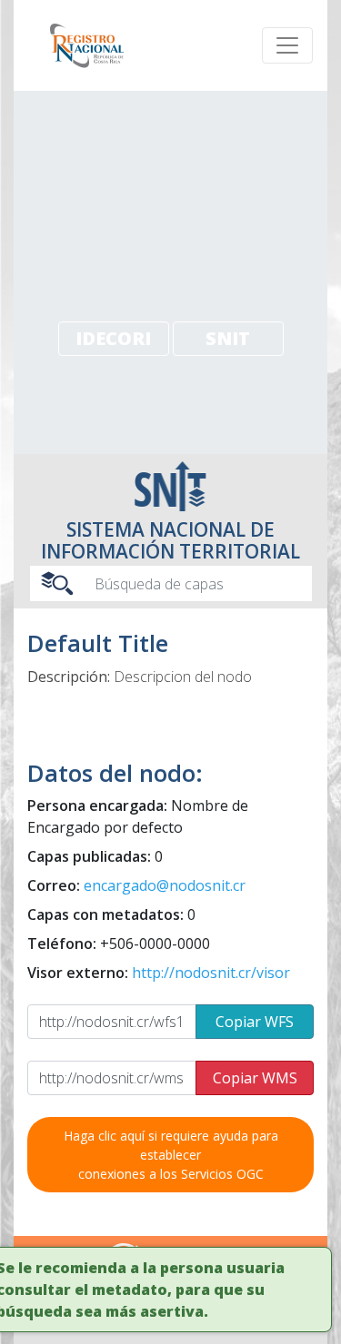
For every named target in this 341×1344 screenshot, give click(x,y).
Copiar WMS (255, 1078)
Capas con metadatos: (111, 914)
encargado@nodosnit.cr (165, 885)
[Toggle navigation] (287, 45)
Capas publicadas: (95, 856)
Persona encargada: (137, 816)
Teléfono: (118, 944)
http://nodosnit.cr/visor (211, 973)
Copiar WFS (255, 1022)
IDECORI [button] (113, 338)
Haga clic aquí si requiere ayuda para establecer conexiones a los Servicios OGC (171, 1154)
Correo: (136, 885)
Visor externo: (158, 973)
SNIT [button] (228, 338)
